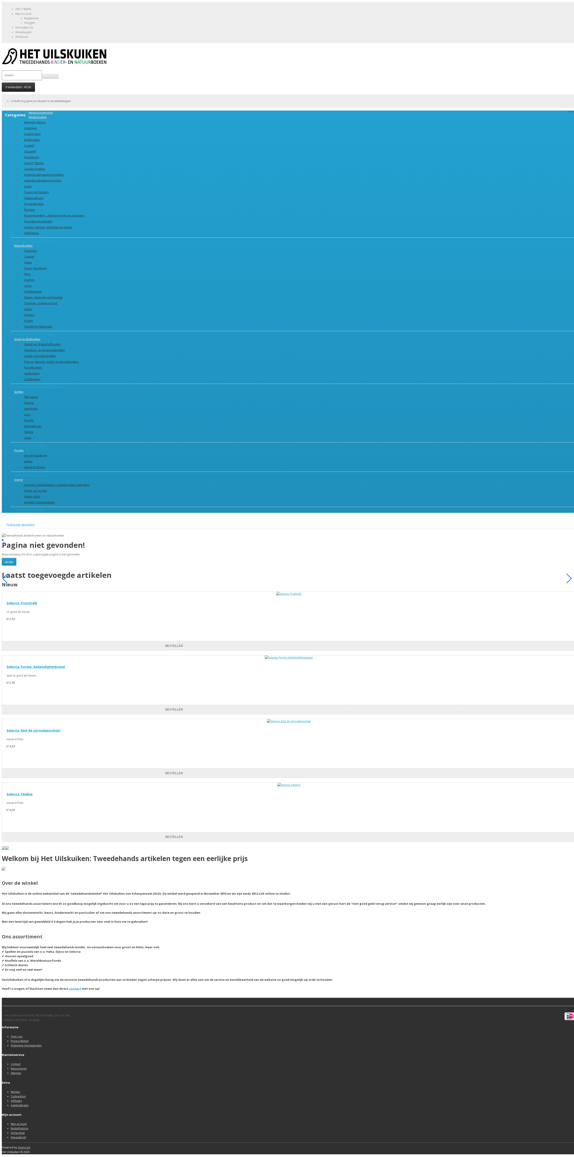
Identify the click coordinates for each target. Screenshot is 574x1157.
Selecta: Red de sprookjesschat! (33, 730)
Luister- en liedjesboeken (40, 356)
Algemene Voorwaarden (26, 1045)
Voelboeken (31, 373)
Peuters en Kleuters (36, 192)
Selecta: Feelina (20, 794)
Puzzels (29, 420)
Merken (15, 1092)
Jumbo (28, 461)
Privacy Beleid (19, 1041)
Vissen (28, 309)
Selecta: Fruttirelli (22, 603)
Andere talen (32, 134)
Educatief (30, 151)
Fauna (28, 262)
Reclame (29, 210)
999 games (31, 397)
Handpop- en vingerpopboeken (44, 350)
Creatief (29, 146)
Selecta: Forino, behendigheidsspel (36, 666)
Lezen (28, 186)
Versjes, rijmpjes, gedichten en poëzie (48, 227)
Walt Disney (31, 233)
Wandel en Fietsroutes (38, 326)
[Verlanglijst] (403, 641)
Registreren (31, 18)
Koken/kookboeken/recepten (42, 181)
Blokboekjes (32, 140)
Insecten (29, 280)
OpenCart (24, 1147)
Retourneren (19, 1068)
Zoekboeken (32, 379)
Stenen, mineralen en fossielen (43, 297)
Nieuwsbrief (18, 1137)
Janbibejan (31, 409)
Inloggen (29, 23)
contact (75, 989)
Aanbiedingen (19, 1105)
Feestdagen (31, 157)
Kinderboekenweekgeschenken (44, 175)
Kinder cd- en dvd (35, 491)
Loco (27, 414)
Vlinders (29, 315)
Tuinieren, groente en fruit (40, 303)
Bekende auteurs (35, 122)
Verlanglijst (18, 1133)
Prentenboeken (34, 204)
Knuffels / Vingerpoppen (39, 502)
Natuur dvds (32, 496)
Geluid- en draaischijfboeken (42, 344)
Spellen (18, 392)
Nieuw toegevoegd (41, 113)
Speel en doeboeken (27, 339)
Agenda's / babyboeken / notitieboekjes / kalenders (57, 485)
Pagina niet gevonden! (21, 524)
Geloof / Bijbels (34, 163)
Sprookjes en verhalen (38, 221)
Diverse (29, 403)
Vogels (28, 321)
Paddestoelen (33, 292)
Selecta (28, 432)
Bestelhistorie (19, 1128)
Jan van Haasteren (35, 455)
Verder (9, 561)
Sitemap (16, 1073)
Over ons (16, 1036)
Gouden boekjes (34, 169)
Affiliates (16, 1101)
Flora (27, 274)
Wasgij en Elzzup (34, 467)
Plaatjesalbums (33, 198)
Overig (18, 480)
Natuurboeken (23, 246)
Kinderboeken (38, 117)
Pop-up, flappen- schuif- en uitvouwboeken (51, 362)
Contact (16, 1064)
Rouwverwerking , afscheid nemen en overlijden (54, 215)
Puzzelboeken (33, 368)
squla (27, 438)
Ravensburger (33, 426)
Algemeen (30, 128)
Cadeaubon (18, 1096)
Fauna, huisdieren (35, 268)
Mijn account (19, 1124)
